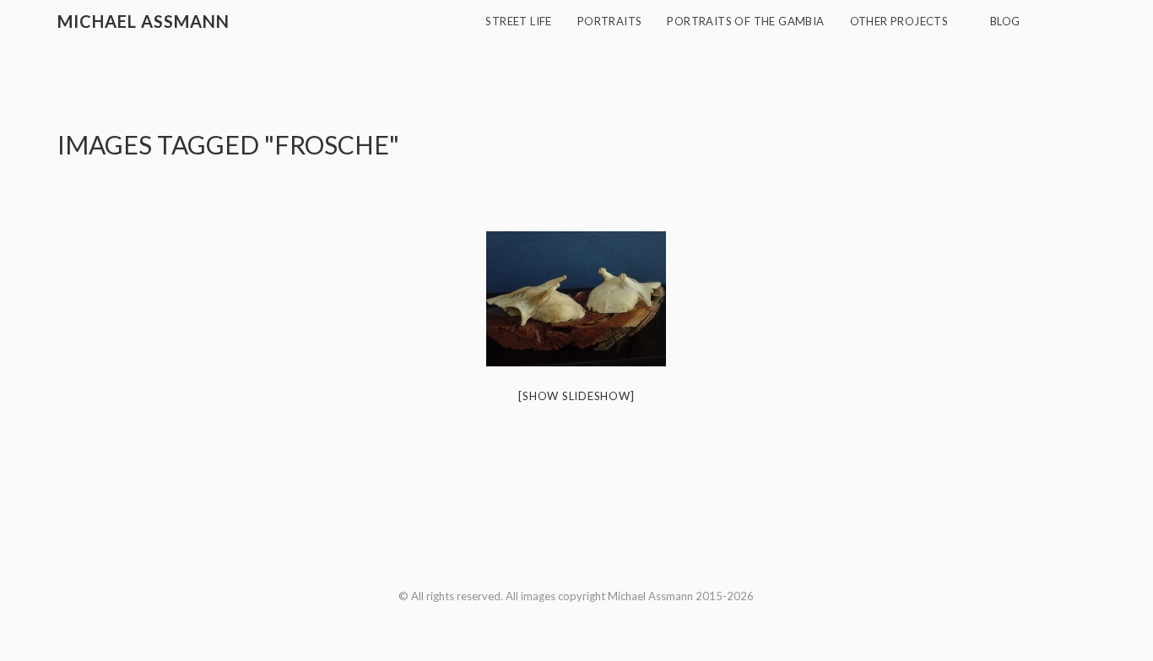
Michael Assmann (143, 21)
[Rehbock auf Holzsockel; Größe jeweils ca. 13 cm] (576, 298)
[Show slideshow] (576, 396)
